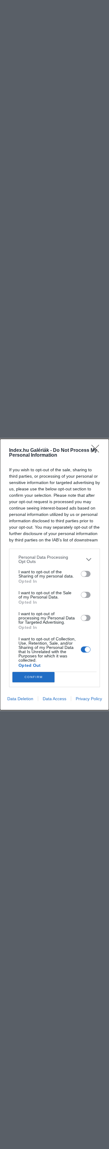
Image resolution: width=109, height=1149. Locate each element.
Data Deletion (20, 698)
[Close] (97, 450)
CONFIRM (34, 677)
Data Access (54, 698)
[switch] (86, 574)
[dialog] (54, 574)
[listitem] (54, 559)
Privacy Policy (89, 698)
